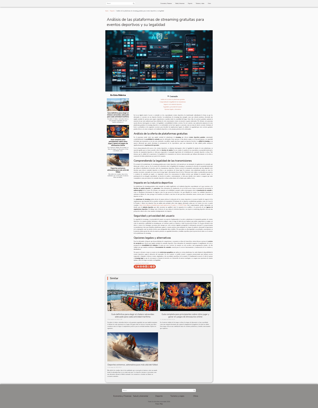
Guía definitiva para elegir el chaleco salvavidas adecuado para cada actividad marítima (118, 115)
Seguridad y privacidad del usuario (172, 107)
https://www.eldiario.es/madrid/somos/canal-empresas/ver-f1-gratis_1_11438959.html (162, 205)
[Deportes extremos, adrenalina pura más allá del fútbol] (118, 160)
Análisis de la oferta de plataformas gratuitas (173, 99)
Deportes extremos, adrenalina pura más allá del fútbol (118, 170)
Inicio (106, 11)
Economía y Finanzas (166, 3)
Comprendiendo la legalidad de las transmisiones (173, 102)
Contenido (174, 96)
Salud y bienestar (179, 3)
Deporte (190, 3)
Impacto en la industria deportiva (173, 104)
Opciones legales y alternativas (172, 109)
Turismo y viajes (200, 3)
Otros (209, 3)
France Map (159, 404)
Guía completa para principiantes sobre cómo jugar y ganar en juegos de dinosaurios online (118, 142)
